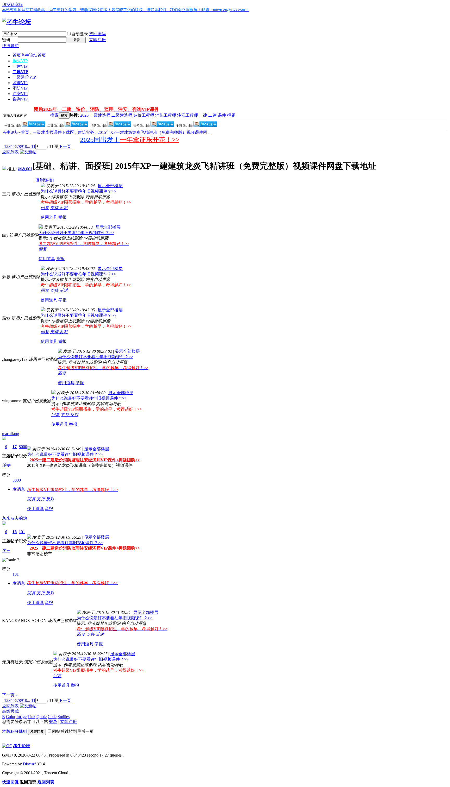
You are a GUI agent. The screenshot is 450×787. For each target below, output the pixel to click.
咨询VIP (20, 99)
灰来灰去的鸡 (14, 518)
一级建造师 (100, 115)
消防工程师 (165, 115)
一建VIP (20, 66)
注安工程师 (187, 115)
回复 (45, 207)
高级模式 (10, 711)
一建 (203, 115)
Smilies (64, 716)
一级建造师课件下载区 (53, 132)
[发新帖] (28, 152)
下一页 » (10, 695)
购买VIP (20, 61)
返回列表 (10, 152)
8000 (23, 446)
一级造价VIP (24, 77)
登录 (53, 721)
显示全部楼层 (110, 186)
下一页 (65, 146)
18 (14, 532)
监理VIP (20, 82)
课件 (222, 115)
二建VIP (20, 72)
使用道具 (49, 217)
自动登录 (79, 34)
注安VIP (20, 93)
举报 (62, 217)
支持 (54, 207)
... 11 (31, 146)
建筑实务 (86, 132)
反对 (63, 207)
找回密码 (97, 34)
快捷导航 (10, 45)
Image (21, 716)
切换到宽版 (12, 4)
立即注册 (97, 39)
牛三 (6, 550)
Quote (41, 716)
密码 (6, 39)
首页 (29, 55)
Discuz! (29, 764)
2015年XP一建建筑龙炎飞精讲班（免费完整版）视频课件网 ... (154, 132)
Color (10, 716)
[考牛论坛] (16, 21)
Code (52, 716)
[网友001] (4, 169)
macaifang (10, 433)
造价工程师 (143, 115)
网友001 (25, 169)
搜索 (54, 115)
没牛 (6, 465)
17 (14, 446)
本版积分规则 (14, 731)
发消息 (18, 489)
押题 (231, 115)
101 (22, 532)
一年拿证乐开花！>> (149, 139)
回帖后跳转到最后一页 (73, 731)
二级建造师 (121, 115)
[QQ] (7, 746)
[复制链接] (44, 180)
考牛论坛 (10, 132)
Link (31, 716)
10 (25, 146)
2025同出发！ (100, 139)
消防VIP (20, 88)
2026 (84, 115)
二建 (212, 115)
